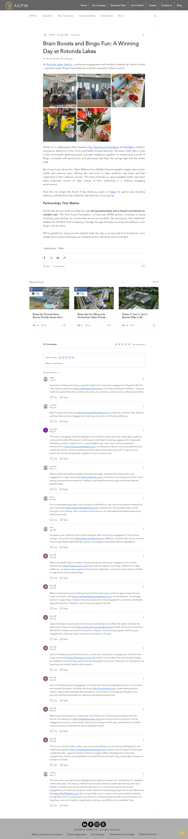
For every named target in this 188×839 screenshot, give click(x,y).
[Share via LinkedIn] (58, 257)
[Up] (182, 833)
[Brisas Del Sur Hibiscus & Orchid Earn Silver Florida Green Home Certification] (94, 298)
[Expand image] (60, 90)
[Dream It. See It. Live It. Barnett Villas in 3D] (139, 298)
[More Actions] (143, 379)
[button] (155, 16)
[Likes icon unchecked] (51, 397)
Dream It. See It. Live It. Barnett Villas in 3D (135, 316)
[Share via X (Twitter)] (51, 257)
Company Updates (87, 15)
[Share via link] (64, 257)
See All (156, 281)
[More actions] (143, 34)
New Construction (66, 15)
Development (107, 15)
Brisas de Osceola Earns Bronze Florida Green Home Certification (48, 316)
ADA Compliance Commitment (47, 834)
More (120, 15)
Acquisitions (47, 15)
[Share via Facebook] (44, 257)
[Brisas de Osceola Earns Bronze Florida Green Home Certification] (49, 298)
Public (61, 248)
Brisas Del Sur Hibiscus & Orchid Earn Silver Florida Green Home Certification (91, 316)
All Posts (33, 15)
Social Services (50, 248)
